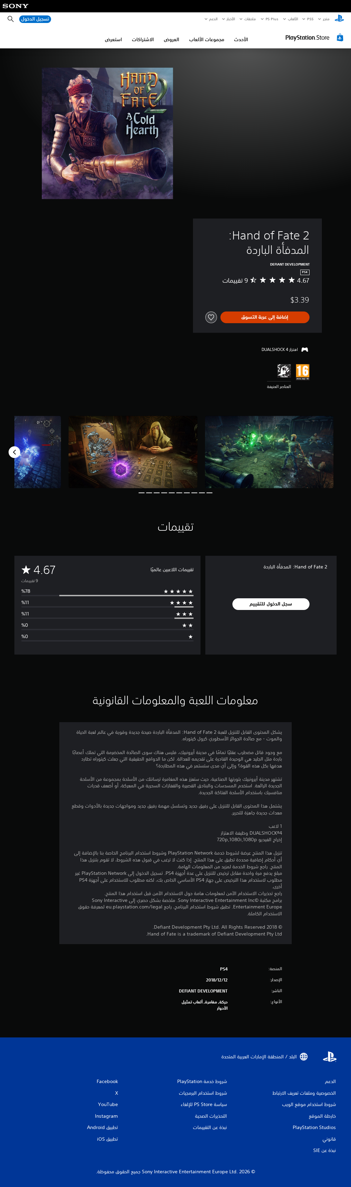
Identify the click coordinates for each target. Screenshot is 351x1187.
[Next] (14, 452)
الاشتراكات (143, 39)
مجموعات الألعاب (206, 39)
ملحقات (250, 18)
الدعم (213, 18)
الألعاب (293, 18)
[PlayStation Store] (315, 37)
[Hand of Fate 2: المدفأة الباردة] (269, 452)
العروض (171, 39)
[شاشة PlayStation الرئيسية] (339, 19)
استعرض (113, 39)
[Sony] (15, 11)
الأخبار (231, 18)
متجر (326, 18)
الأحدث (241, 39)
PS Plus (272, 18)
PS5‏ (310, 18)
